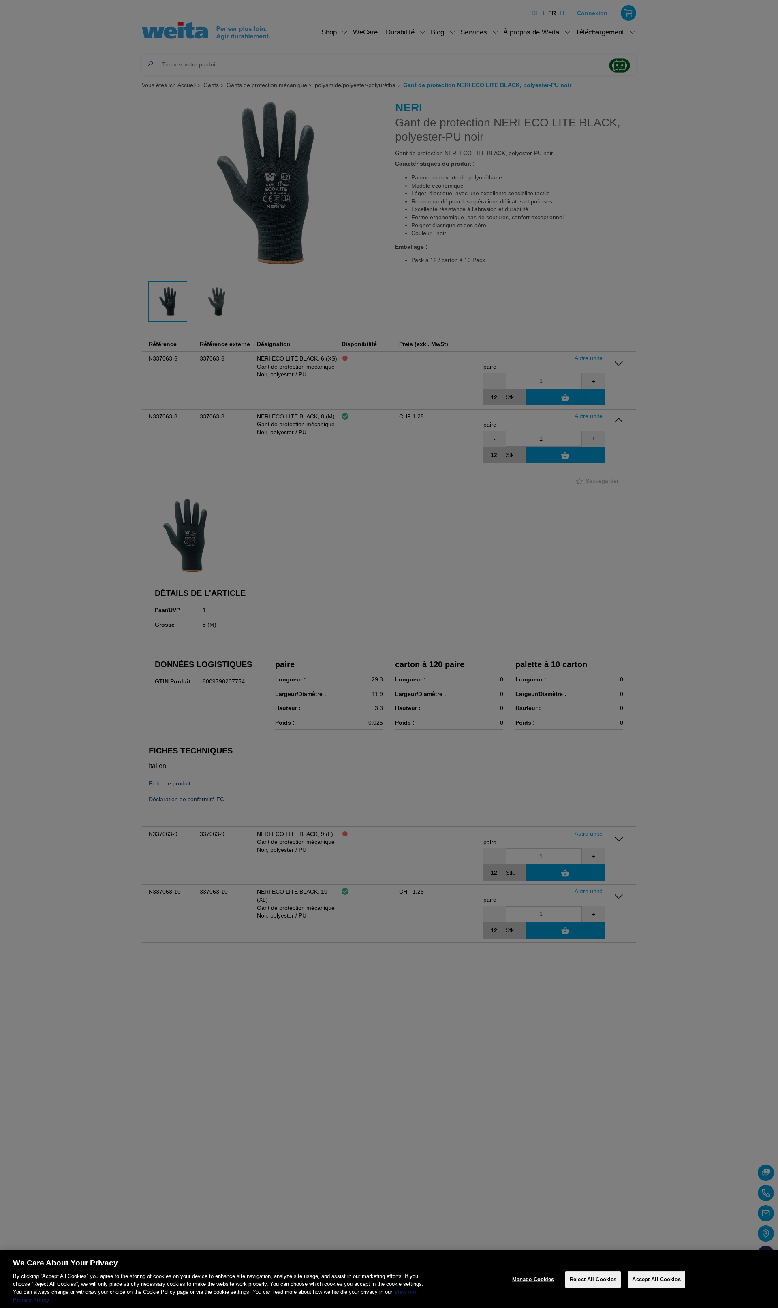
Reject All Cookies (593, 1279)
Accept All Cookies (656, 1279)
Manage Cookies (533, 1279)
